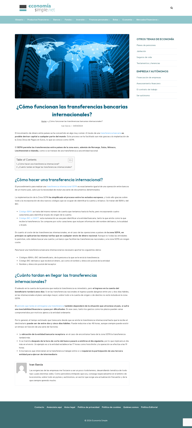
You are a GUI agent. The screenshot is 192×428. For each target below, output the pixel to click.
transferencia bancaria (111, 133)
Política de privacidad (88, 407)
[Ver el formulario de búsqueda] (171, 8)
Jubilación (141, 51)
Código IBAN (25, 211)
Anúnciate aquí (54, 407)
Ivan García (65, 126)
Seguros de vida (144, 57)
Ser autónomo (143, 95)
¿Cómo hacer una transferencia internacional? (38, 164)
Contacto (39, 407)
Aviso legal (69, 407)
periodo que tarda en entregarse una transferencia (40, 306)
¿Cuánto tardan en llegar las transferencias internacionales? (45, 167)
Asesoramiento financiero (149, 83)
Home (43, 121)
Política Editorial (149, 407)
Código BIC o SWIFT (29, 218)
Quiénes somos (131, 407)
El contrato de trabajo (147, 89)
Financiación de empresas (149, 77)
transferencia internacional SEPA (62, 186)
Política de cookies (111, 407)
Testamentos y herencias (148, 63)
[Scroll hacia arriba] (185, 420)
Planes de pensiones (146, 45)
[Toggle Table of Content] (69, 160)
